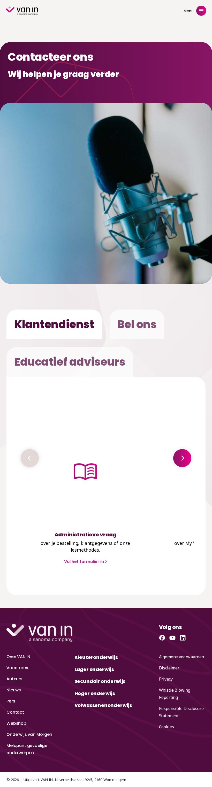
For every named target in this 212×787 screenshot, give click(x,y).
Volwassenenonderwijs (103, 705)
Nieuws (13, 690)
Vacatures (17, 668)
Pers (10, 701)
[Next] (182, 458)
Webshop (16, 723)
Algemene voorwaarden (181, 657)
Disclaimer (169, 668)
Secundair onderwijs (100, 681)
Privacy (166, 679)
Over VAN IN (18, 657)
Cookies (166, 727)
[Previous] (30, 458)
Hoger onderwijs (94, 693)
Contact (15, 712)
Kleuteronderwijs (96, 657)
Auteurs (14, 679)
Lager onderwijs (94, 669)
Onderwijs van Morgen (29, 734)
